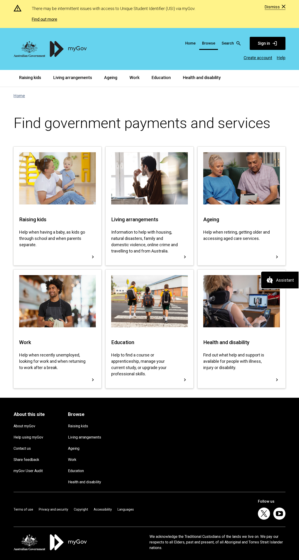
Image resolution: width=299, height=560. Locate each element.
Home (190, 43)
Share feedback (26, 459)
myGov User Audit (28, 471)
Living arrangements (72, 77)
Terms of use (23, 509)
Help (281, 57)
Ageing (110, 77)
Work (134, 77)
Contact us (22, 448)
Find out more (44, 19)
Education (161, 77)
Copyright (81, 509)
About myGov (24, 426)
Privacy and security (53, 509)
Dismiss (272, 7)
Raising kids (30, 77)
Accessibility (103, 509)
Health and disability (202, 77)
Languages (125, 509)
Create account (258, 57)
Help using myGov (28, 437)
